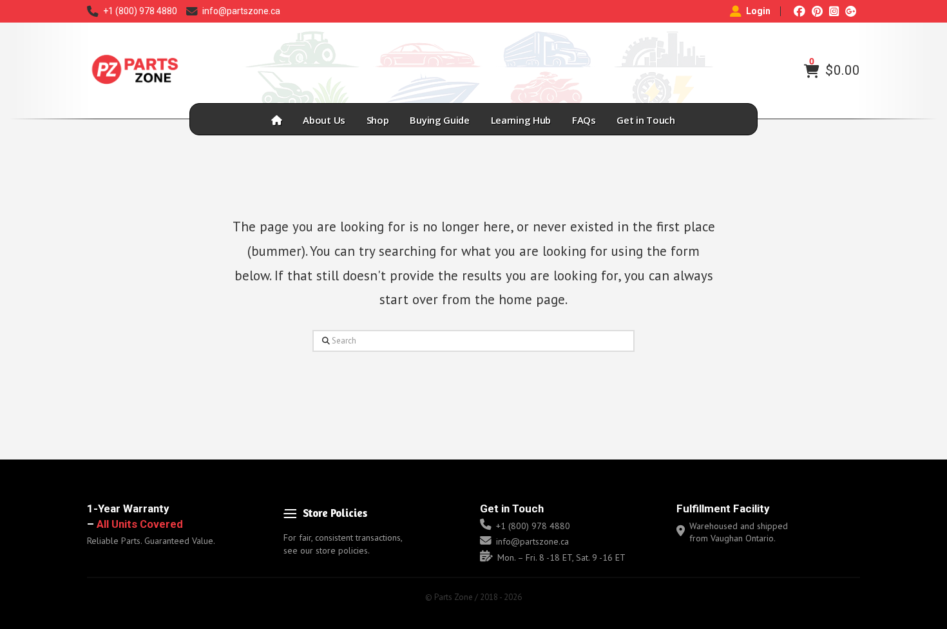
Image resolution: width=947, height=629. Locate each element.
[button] (811, 70)
